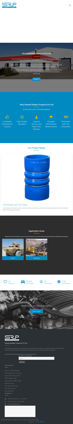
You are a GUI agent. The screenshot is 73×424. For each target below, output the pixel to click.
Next (68, 181)
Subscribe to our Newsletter (25, 356)
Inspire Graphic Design (33, 419)
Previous (4, 181)
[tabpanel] (13, 249)
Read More (36, 79)
